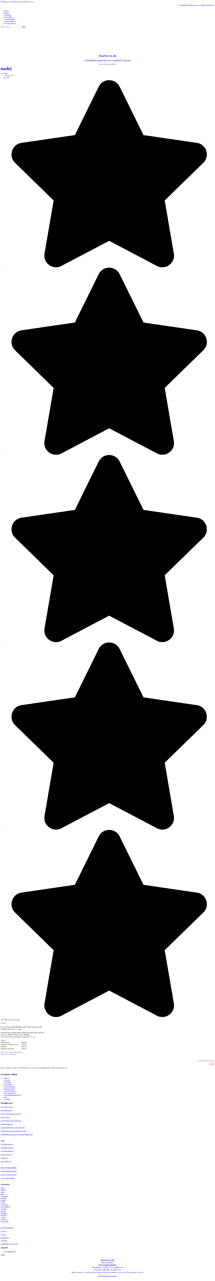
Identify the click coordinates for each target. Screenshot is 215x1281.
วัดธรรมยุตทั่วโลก (6, 1161)
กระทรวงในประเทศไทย (8, 1178)
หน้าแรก (6, 11)
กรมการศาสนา (5, 1117)
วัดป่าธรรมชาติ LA (6, 1154)
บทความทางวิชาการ (10, 23)
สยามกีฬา (3, 1209)
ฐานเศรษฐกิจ (4, 1205)
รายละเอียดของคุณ (9, 1251)
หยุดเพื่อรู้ (6, 68)
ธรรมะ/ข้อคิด (8, 17)
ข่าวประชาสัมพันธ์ (9, 19)
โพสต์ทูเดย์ (4, 1213)
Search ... (3, 27)
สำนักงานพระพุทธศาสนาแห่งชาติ (11, 1114)
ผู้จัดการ (3, 1194)
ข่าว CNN (3, 1231)
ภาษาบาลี (7, 1080)
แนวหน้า (3, 1211)
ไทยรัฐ (3, 1188)
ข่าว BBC (3, 1235)
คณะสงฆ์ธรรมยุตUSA (7, 1151)
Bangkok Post (5, 1238)
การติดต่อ (7, 1099)
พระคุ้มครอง (4, 1158)
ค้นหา (24, 27)
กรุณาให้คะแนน (5, 1019)
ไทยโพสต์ (3, 1215)
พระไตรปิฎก (7, 15)
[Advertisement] (107, 41)
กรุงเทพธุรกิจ (4, 1196)
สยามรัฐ (3, 1217)
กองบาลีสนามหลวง (6, 1110)
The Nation (4, 1240)
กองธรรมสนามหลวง (7, 1107)
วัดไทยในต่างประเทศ (7, 1148)
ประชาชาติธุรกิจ (5, 1207)
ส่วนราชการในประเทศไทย (8, 1175)
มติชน (2, 1192)
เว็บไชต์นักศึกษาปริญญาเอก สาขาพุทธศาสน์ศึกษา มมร (17, 1134)
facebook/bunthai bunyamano (107, 1276)
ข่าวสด (3, 1202)
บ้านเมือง (3, 1200)
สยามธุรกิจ (4, 1219)
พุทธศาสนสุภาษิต (9, 1089)
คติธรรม (6, 13)
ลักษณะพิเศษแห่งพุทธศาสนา (12, 1095)
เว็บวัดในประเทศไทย (7, 1144)
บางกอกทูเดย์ (4, 1221)
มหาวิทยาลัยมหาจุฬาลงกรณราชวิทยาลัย (13, 1127)
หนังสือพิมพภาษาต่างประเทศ (9, 1244)
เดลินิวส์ (3, 1190)
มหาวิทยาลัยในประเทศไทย (9, 1171)
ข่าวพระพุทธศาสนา (10, 21)
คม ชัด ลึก (4, 1198)
